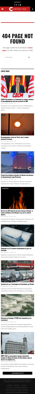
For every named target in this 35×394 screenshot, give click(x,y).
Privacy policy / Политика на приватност (17, 387)
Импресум (10, 385)
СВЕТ (3, 114)
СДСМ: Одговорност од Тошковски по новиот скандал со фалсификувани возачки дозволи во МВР (17, 100)
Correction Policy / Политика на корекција (16, 392)
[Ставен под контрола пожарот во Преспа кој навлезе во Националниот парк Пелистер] (17, 162)
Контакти (23, 385)
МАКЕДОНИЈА (5, 76)
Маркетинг (17, 385)
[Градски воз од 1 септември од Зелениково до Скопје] (17, 271)
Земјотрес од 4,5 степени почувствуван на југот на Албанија (16, 249)
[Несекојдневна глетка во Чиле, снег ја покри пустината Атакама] (17, 124)
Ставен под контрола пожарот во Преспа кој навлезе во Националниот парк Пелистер (17, 176)
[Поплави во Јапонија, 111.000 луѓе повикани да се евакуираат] (17, 305)
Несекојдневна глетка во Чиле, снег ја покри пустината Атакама (15, 138)
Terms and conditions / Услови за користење (17, 390)
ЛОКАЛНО (4, 261)
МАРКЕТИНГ (17, 2)
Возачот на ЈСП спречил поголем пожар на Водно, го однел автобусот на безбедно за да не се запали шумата (17, 213)
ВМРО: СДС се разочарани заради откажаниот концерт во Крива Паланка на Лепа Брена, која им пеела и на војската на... (16, 358)
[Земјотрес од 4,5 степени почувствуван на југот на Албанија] (17, 236)
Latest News (5, 71)
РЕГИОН (4, 226)
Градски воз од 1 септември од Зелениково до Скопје (17, 284)
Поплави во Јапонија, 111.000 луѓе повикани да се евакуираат (16, 319)
